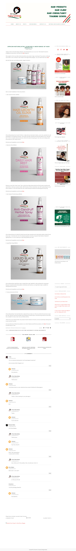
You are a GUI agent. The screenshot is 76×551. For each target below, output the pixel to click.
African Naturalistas (14, 330)
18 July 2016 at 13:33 (12, 485)
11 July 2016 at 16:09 (12, 385)
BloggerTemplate (44, 549)
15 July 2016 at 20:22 (12, 468)
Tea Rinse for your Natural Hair (61, 301)
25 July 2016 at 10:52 (14, 494)
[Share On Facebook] (46, 328)
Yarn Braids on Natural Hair (60, 293)
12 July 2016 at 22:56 (12, 426)
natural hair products (40, 330)
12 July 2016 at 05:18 (12, 402)
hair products (30, 330)
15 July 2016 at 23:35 (14, 394)
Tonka (10, 356)
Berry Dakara (11, 467)
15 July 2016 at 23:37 (14, 435)
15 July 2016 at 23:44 (14, 477)
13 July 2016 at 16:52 (12, 450)
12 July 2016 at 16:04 (14, 370)
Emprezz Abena (12, 424)
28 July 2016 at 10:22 (14, 442)
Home (29, 517)
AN (21, 330)
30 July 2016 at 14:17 (14, 418)
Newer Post (10, 518)
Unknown (13, 368)
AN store (24, 330)
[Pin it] (50, 328)
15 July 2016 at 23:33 (14, 377)
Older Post (46, 518)
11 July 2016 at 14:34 (12, 358)
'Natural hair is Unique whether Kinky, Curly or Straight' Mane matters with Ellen (62, 306)
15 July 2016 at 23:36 (14, 411)
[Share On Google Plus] (48, 328)
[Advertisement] (9, 33)
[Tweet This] (44, 328)
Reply (50, 365)
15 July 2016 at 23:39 (14, 461)
